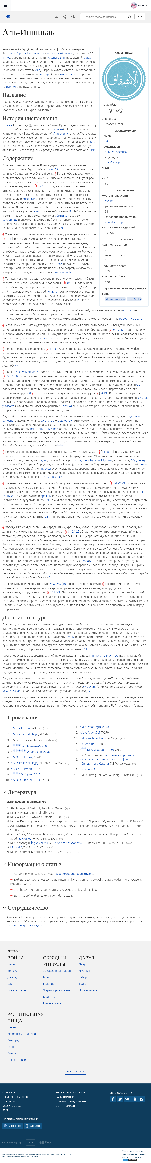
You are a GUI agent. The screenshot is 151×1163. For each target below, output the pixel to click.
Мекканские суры (115, 299)
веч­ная (68, 406)
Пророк (7, 125)
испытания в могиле (44, 429)
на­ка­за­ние (62, 272)
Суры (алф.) (134, 299)
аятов (6, 57)
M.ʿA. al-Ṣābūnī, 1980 (26, 780)
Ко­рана (21, 53)
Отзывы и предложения (71, 1101)
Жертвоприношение (56, 990)
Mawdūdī (16, 847)
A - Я (140, 17)
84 (106, 141)
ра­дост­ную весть (131, 318)
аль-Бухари (92, 460)
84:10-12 (118, 329)
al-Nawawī (88, 769)
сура (12, 53)
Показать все (16, 990)
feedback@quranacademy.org (73, 873)
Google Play (15, 1125)
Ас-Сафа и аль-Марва (57, 970)
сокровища (9, 219)
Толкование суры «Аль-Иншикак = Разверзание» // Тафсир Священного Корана (108, 759)
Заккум (12, 1053)
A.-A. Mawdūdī (90, 732)
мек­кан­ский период (60, 53)
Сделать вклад (11, 1105)
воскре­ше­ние (44, 338)
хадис (43, 460)
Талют (83, 983)
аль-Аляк (50, 477)
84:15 (53, 348)
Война (11, 964)
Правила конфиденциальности (135, 1154)
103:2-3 (55, 592)
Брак (46, 977)
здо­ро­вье (135, 416)
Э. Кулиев (24, 838)
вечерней (34, 372)
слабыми (29, 199)
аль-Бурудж (113, 162)
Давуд (83, 964)
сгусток (142, 397)
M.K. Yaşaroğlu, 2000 (95, 727)
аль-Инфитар (114, 222)
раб (60, 264)
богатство (47, 420)
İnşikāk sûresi (40, 843)
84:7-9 (71, 283)
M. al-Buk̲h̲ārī (21, 728)
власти (38, 211)
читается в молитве (104, 655)
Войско (12, 970)
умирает (8, 406)
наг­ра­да (43, 74)
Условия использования (132, 1151)
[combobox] (107, 17)
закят (48, 516)
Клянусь (21, 372)
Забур (83, 977)
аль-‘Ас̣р (55, 584)
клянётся (66, 74)
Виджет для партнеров (70, 1092)
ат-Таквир (89, 686)
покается (53, 291)
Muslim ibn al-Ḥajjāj (25, 734)
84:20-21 (107, 452)
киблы (70, 637)
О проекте (8, 1092)
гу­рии (127, 310)
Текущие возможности (17, 1096)
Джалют (84, 970)
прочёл (46, 468)
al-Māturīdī (88, 744)
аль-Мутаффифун (117, 152)
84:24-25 (73, 531)
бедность (64, 420)
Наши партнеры (66, 1096)
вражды (46, 496)
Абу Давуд (138, 460)
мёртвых (61, 215)
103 (65, 584)
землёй (53, 169)
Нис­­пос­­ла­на (35, 53)
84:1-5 (42, 186)
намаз (143, 464)
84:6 (9, 239)
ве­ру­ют (11, 86)
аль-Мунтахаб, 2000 (34, 746)
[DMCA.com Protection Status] (135, 1160)
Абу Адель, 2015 (29, 774)
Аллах (87, 57)
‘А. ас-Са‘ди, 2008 (38, 751)
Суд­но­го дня (56, 57)
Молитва (49, 996)
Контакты (8, 1101)
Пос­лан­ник (60, 133)
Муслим (106, 460)
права (85, 561)
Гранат (12, 1047)
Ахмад (78, 460)
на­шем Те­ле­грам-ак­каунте (25, 925)
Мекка (109, 201)
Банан (11, 1027)
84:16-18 (12, 376)
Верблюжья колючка (21, 1034)
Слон (10, 983)
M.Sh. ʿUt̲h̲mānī (22, 757)
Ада (37, 70)
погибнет (57, 129)
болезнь (7, 420)
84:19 (103, 393)
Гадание (48, 983)
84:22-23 (119, 483)
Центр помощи (65, 1105)
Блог (5, 1110)
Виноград (13, 1040)
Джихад (12, 977)
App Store (35, 1125)
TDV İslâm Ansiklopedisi (67, 843)
